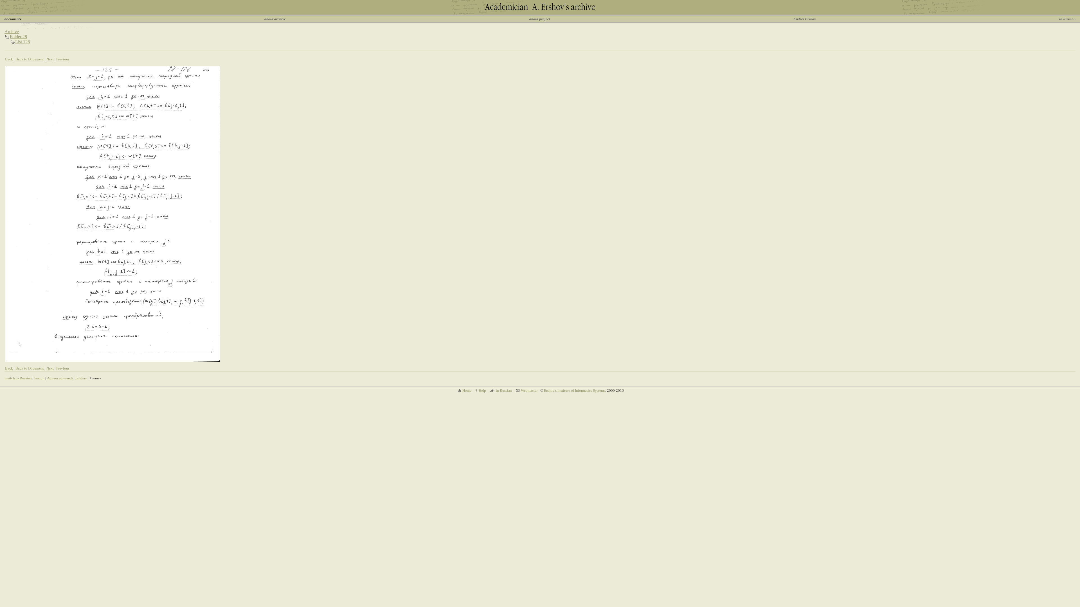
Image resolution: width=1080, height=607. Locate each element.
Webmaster (529, 390)
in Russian (1067, 19)
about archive (275, 19)
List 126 (22, 41)
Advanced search (60, 378)
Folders (81, 378)
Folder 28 (18, 36)
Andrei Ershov (804, 19)
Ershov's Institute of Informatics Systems (574, 390)
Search (39, 378)
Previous (62, 59)
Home (466, 390)
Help (482, 390)
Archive (11, 31)
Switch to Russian (18, 378)
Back (9, 59)
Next (50, 59)
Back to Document (29, 59)
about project (539, 19)
